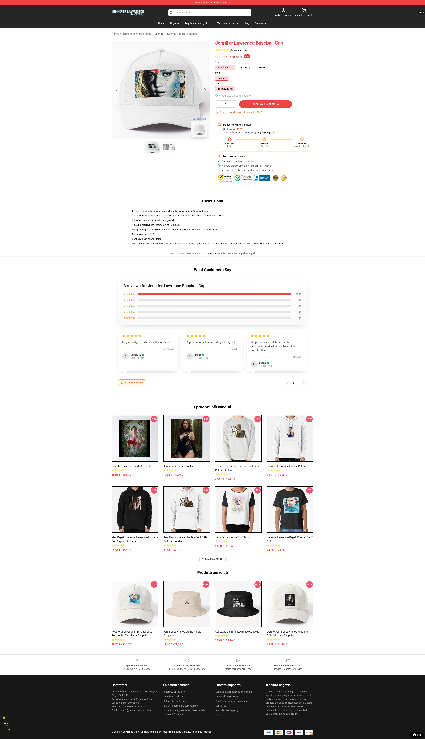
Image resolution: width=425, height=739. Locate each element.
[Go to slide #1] (152, 147)
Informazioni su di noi (175, 691)
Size (217, 83)
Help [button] (419, 735)
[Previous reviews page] (288, 383)
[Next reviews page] (304, 383)
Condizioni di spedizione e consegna (233, 691)
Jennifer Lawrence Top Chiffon (233, 537)
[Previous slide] (116, 89)
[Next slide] (204, 89)
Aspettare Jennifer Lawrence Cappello (237, 631)
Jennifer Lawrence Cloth (136, 33)
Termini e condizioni (174, 696)
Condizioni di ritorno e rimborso (231, 701)
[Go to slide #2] (169, 147)
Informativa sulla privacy (176, 701)
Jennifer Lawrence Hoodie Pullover (287, 466)
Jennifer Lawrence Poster (178, 466)
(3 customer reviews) (240, 50)
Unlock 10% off (7, 724)
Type (217, 62)
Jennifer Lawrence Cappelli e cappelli (176, 33)
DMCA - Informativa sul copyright (181, 705)
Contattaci (220, 705)
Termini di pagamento (226, 696)
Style (217, 72)
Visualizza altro (212, 559)
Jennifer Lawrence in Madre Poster (132, 466)
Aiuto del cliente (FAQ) (226, 710)
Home (115, 33)
